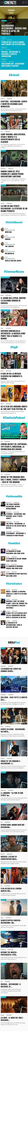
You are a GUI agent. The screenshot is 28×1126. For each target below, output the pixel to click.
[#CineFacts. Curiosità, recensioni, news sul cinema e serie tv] (10, 3)
